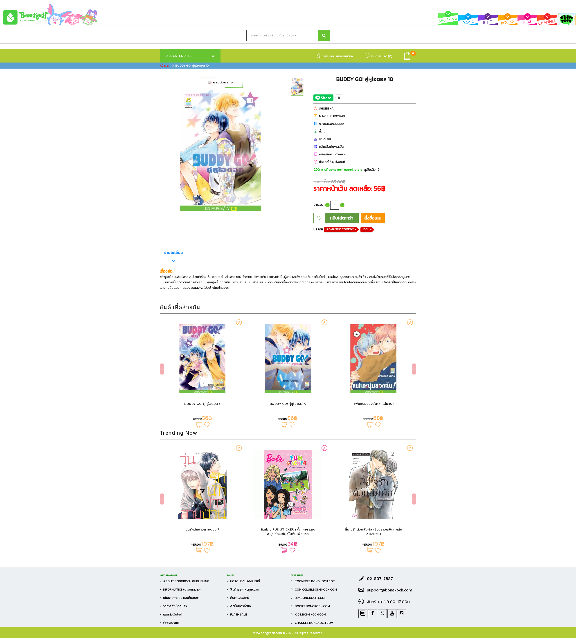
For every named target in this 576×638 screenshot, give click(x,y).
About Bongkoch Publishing (186, 581)
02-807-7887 (380, 579)
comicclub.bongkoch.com (316, 589)
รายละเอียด (173, 252)
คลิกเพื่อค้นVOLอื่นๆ (332, 146)
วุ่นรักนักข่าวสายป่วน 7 (202, 529)
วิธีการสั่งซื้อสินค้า (175, 606)
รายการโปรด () (380, 56)
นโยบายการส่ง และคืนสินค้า (181, 597)
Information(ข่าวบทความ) (181, 589)
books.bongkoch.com (312, 606)
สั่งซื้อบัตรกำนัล (240, 606)
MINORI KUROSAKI (332, 116)
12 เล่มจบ (325, 139)
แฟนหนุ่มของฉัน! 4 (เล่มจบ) (373, 403)
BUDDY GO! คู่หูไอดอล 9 (288, 403)
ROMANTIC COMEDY (340, 229)
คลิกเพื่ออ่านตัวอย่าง (332, 154)
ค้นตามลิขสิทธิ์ (239, 597)
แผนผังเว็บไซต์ (172, 614)
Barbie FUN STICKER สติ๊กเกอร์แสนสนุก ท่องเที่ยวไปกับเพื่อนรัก (288, 531)
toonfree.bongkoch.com (315, 581)
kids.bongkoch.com (310, 614)
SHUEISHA (326, 108)
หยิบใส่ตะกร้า (341, 218)
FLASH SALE (238, 614)
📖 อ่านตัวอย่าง (220, 82)
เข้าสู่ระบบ (327, 56)
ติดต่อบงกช (171, 622)
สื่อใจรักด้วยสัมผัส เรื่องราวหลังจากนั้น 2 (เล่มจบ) (373, 531)
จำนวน (318, 204)
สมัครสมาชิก (344, 56)
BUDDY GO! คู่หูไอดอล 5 (202, 403)
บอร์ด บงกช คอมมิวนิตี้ (245, 581)
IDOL (366, 229)
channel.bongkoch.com (314, 622)
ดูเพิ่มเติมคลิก (372, 169)
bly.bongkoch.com (310, 597)
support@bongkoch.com (389, 590)
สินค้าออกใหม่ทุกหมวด (244, 589)
